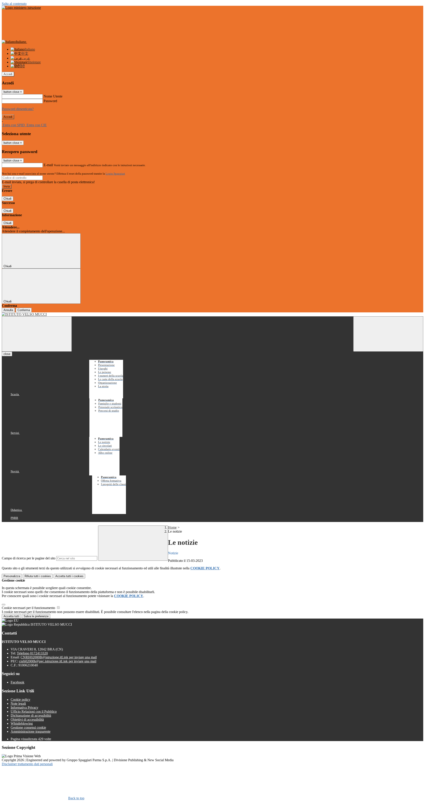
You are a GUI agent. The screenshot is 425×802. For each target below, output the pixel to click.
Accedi (8, 74)
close (7, 354)
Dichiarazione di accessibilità (31, 715)
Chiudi (8, 198)
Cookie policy (20, 699)
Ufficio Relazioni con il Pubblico (34, 711)
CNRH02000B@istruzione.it (59, 657)
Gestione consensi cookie (28, 727)
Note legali (18, 703)
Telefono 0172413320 (32, 653)
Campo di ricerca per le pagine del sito (28, 558)
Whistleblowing (22, 723)
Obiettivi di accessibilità (27, 719)
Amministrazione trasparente (30, 731)
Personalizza (12, 576)
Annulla (8, 310)
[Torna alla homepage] (212, 314)
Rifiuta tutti (38, 576)
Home (172, 527)
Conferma (23, 310)
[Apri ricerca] (388, 334)
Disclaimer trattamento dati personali (27, 764)
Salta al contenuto (14, 4)
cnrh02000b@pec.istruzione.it (57, 661)
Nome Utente (53, 96)
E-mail (48, 165)
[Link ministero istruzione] (21, 8)
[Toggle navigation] (37, 334)
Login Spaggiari (115, 173)
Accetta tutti (69, 576)
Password (50, 101)
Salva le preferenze (36, 616)
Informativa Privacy (24, 707)
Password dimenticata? (18, 109)
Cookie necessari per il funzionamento (29, 608)
